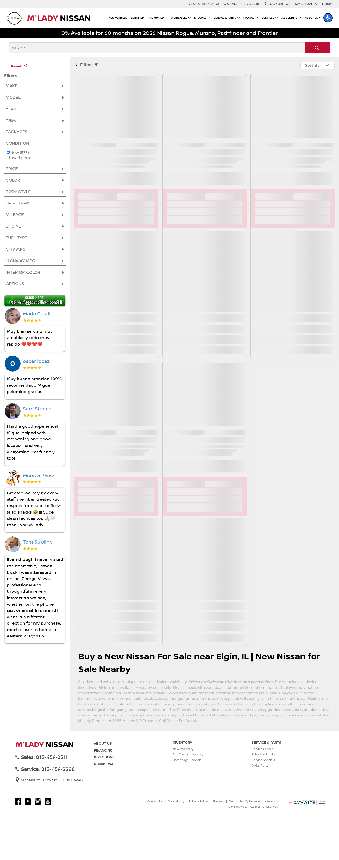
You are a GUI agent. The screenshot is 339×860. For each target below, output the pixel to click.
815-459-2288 (250, 4)
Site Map (218, 801)
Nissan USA (103, 763)
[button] (328, 17)
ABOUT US (103, 743)
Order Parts (260, 765)
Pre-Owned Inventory (188, 754)
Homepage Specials (187, 760)
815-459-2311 (210, 4)
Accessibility (176, 801)
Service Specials (263, 760)
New (19, 152)
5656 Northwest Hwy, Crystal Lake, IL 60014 (300, 4)
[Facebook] (18, 801)
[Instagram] (38, 801)
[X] (28, 801)
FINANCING (103, 750)
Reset (16, 66)
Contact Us (155, 801)
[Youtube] (48, 801)
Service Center (262, 749)
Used (20, 158)
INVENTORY (182, 742)
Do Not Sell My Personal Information (253, 801)
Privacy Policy (198, 801)
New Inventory (183, 749)
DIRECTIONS (104, 757)
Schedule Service (264, 754)
